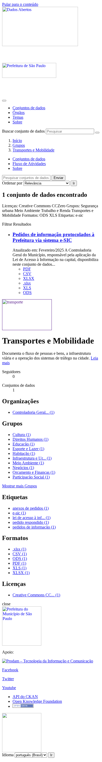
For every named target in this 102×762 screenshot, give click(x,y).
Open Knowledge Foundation (37, 701)
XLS (27, 288)
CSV (27, 273)
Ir (74, 183)
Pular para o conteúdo (20, 4)
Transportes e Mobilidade (33, 150)
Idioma (8, 755)
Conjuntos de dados (29, 108)
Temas (18, 117)
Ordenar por (12, 183)
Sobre (17, 122)
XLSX (28, 278)
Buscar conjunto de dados (23, 131)
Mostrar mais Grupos (19, 486)
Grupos (19, 145)
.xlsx (27, 283)
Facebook (10, 670)
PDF (27, 269)
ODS (27, 292)
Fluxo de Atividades (29, 163)
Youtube (9, 687)
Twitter (8, 679)
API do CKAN (25, 696)
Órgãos (19, 112)
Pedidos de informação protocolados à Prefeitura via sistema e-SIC (53, 237)
